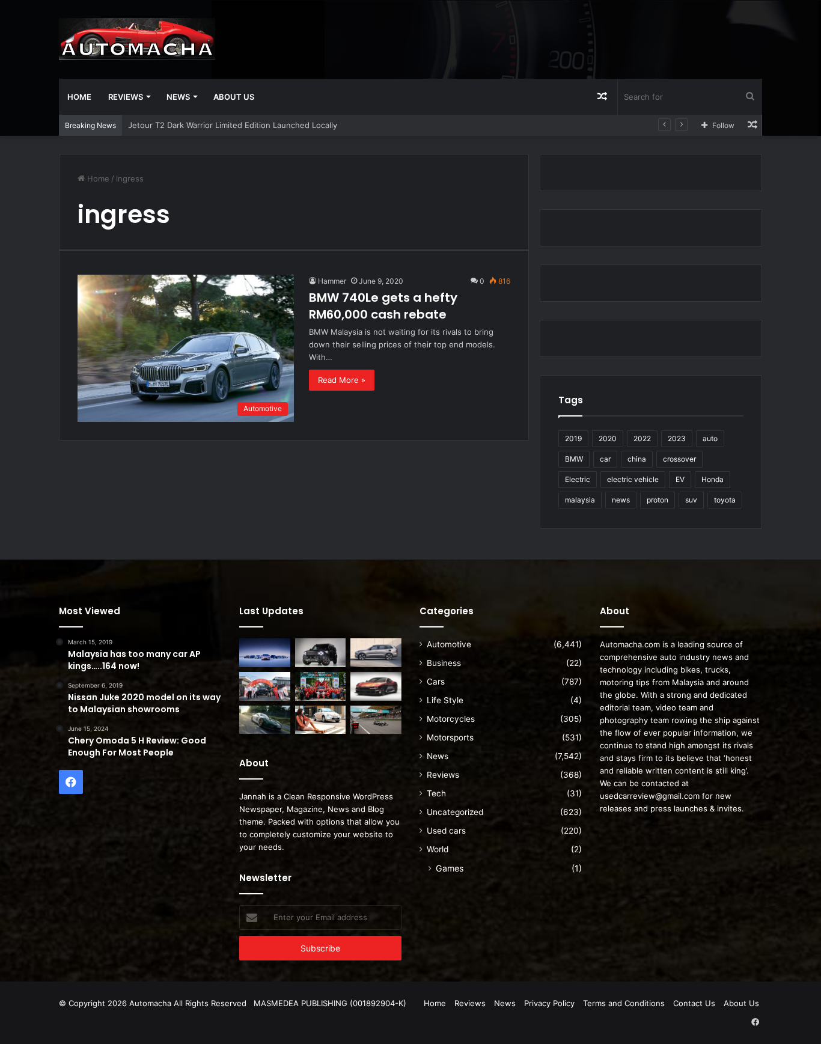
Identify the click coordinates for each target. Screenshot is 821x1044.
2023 (677, 438)
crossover (679, 458)
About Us (233, 97)
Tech (436, 793)
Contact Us (694, 1003)
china (636, 458)
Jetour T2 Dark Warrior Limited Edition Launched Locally (232, 125)
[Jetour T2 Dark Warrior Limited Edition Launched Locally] (320, 652)
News (178, 97)
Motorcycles (451, 719)
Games (449, 868)
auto (710, 438)
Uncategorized (455, 812)
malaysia (580, 499)
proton (657, 499)
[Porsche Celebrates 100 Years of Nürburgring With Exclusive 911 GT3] (264, 720)
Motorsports (450, 737)
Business (444, 663)
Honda (712, 479)
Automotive (449, 644)
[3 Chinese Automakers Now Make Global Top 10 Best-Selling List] (264, 652)
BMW (574, 458)
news (621, 499)
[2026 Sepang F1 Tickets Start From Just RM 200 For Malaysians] (375, 720)
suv (691, 499)
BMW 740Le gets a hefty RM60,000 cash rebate (383, 306)
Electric (577, 479)
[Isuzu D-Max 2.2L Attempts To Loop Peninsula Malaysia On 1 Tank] (264, 686)
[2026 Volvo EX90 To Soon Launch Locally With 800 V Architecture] (375, 652)
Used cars (446, 830)
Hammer (332, 280)
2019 (573, 438)
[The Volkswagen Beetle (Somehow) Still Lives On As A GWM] (320, 720)
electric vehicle (633, 479)
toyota (725, 499)
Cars (436, 681)
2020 (608, 438)
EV (680, 479)
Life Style (445, 700)
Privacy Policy (549, 1003)
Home (79, 97)
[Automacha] (137, 39)
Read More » (341, 380)
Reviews (125, 97)
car (605, 458)
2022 (642, 438)
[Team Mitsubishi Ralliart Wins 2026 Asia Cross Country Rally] (320, 686)
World (437, 849)
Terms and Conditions (624, 1003)
